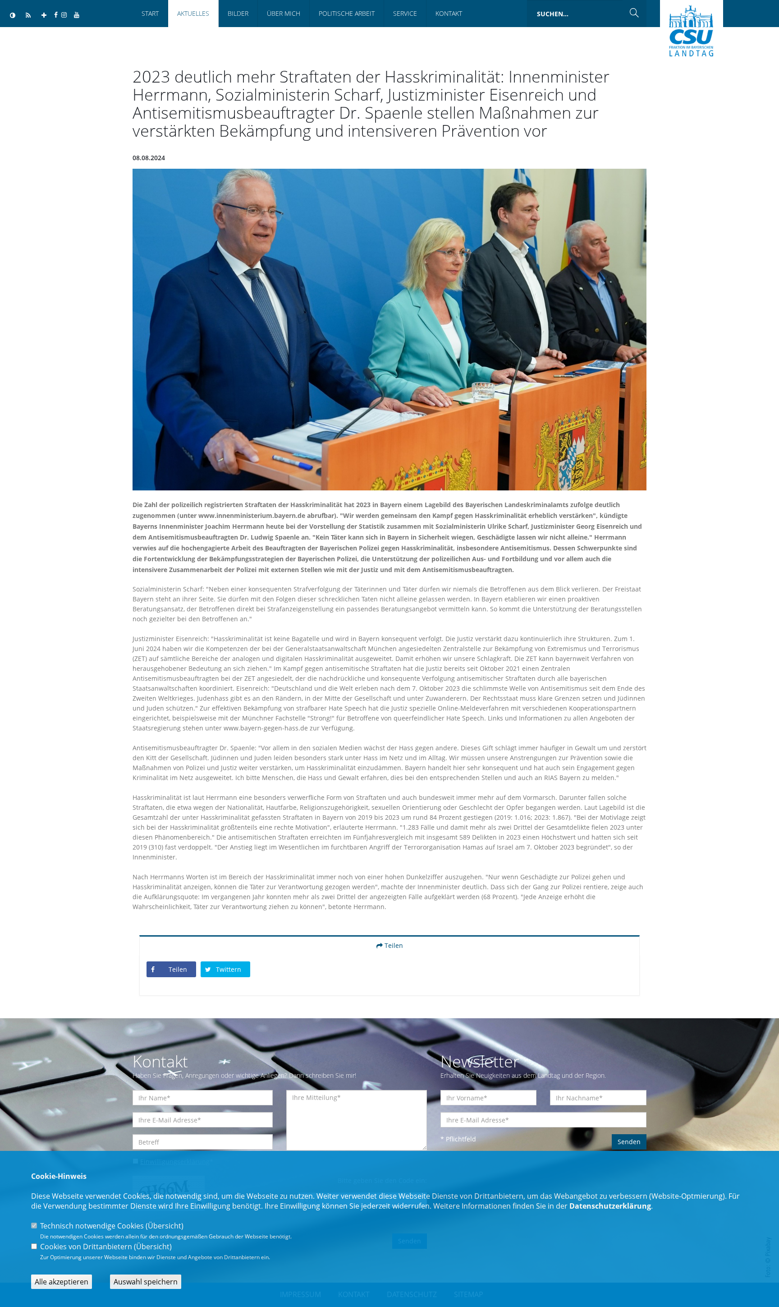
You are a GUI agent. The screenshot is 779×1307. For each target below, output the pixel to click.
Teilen (393, 945)
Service (405, 13)
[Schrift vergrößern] (44, 15)
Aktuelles (193, 13)
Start (150, 13)
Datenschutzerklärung (610, 1206)
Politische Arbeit (347, 13)
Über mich (283, 13)
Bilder (238, 13)
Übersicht (164, 1226)
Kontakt (448, 13)
